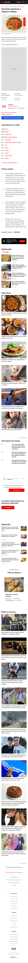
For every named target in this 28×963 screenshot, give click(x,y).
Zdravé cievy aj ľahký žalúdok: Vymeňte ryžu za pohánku (9, 535)
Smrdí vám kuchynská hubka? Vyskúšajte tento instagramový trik (19, 266)
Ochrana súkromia (14, 898)
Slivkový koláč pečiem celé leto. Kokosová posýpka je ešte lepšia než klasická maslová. (19, 455)
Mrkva (6, 147)
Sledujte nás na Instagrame (15, 872)
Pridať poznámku (7, 114)
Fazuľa (6, 129)
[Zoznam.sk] (14, 957)
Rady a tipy (14, 270)
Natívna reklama (14, 927)
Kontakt (14, 885)
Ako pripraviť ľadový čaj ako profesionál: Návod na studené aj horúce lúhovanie (10, 560)
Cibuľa (6, 153)
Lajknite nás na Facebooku (15, 867)
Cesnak (7, 158)
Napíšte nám (14, 905)
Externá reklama (14, 917)
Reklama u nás (14, 915)
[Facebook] (13, 949)
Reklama (14, 912)
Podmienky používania (14, 882)
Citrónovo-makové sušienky (11, 595)
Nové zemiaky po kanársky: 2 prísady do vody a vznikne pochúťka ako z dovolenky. (19, 461)
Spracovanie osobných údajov (14, 880)
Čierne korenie (8, 155)
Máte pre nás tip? (14, 943)
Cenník (14, 922)
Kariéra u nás (14, 903)
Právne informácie (14, 896)
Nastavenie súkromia (14, 901)
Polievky (10, 6)
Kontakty (14, 931)
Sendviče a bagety (5, 555)
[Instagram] (15, 949)
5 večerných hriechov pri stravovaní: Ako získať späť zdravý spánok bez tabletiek (10, 544)
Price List (14, 924)
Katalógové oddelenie (14, 939)
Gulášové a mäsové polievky (18, 6)
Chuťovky (14, 262)
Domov (2, 6)
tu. (17, 44)
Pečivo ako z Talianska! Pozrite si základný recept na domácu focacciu (10, 552)
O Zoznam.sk (14, 893)
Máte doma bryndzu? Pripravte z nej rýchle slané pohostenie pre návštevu (18, 258)
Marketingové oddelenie (14, 941)
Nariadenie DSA (14, 908)
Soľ (6, 145)
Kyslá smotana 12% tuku (11, 137)
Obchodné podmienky (14, 920)
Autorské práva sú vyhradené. (14, 954)
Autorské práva (14, 877)
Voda (7, 131)
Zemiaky (7, 150)
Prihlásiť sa (9, 507)
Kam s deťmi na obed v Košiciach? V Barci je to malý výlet (19, 283)
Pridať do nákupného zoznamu (9, 162)
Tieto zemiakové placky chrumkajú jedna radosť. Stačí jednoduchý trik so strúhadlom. (18, 447)
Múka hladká (8, 139)
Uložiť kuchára (13, 106)
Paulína (10, 104)
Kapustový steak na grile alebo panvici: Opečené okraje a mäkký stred (10, 528)
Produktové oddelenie (14, 934)
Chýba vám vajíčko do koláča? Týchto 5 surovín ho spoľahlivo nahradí (19, 274)
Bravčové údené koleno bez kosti (13, 142)
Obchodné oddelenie (14, 936)
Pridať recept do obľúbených (9, 112)
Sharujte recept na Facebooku (13, 118)
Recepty (6, 6)
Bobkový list (8, 134)
